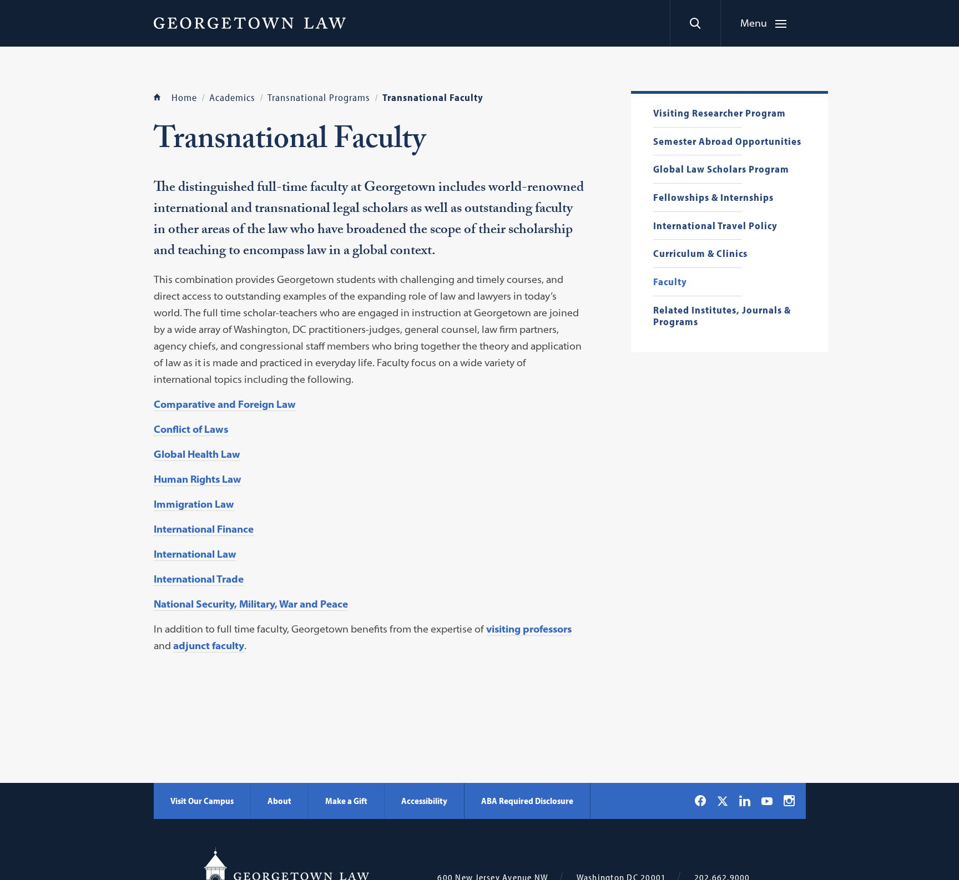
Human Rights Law (197, 479)
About (279, 801)
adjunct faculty (208, 645)
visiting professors (529, 629)
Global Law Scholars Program (721, 169)
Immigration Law (194, 504)
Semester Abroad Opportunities (727, 142)
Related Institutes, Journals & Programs (722, 316)
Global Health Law (197, 454)
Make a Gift (346, 801)
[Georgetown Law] (250, 22)
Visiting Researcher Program (719, 113)
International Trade (199, 579)
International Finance (204, 529)
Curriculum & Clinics (700, 254)
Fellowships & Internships (713, 198)
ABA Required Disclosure (527, 801)
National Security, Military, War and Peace (251, 604)
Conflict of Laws (191, 429)
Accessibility (424, 801)
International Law (195, 554)
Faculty (670, 282)
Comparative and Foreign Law (225, 404)
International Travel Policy (715, 226)
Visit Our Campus (202, 801)
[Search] (695, 23)
